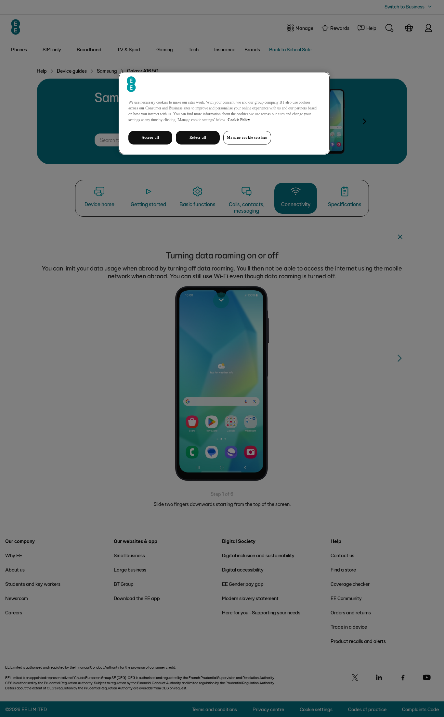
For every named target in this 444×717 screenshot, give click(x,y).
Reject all (197, 137)
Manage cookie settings (247, 137)
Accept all (150, 137)
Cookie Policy (239, 120)
